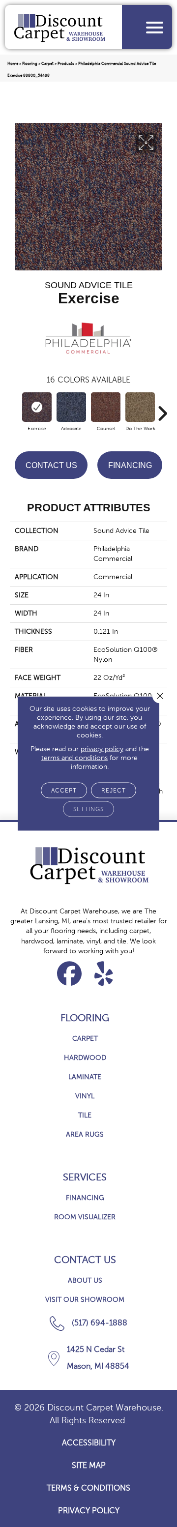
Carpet (47, 63)
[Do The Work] (140, 407)
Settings (88, 809)
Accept (64, 790)
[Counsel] (105, 407)
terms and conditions (74, 758)
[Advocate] (71, 407)
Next (162, 408)
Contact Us (51, 465)
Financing (130, 465)
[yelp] (103, 973)
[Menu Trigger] (154, 27)
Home (12, 63)
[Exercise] (37, 407)
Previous (14, 408)
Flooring (29, 63)
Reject (113, 790)
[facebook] (69, 973)
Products (66, 63)
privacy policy (102, 749)
